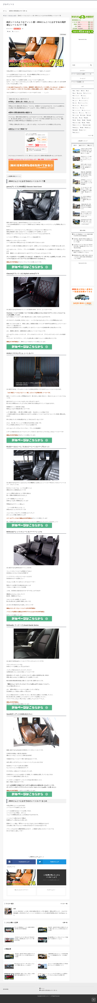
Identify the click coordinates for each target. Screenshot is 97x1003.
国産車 (86, 117)
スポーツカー (76, 105)
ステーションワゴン (84, 103)
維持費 (89, 120)
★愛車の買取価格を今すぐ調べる (18, 11)
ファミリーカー (77, 110)
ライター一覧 (64, 903)
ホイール (76, 112)
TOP (5, 15)
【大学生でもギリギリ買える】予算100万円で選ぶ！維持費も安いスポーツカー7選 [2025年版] (83, 246)
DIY (78, 90)
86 (74, 90)
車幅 (82, 127)
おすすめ (80, 93)
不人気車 (83, 115)
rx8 (88, 90)
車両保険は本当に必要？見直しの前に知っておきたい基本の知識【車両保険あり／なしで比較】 (83, 257)
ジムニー (76, 100)
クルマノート (8, 4)
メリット (89, 112)
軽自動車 (76, 130)
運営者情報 (5, 989)
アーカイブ (74, 81)
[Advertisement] (36, 843)
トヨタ (82, 107)
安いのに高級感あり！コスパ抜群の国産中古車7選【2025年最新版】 (83, 235)
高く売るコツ (76, 132)
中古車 (89, 115)
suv (74, 93)
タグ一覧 (91, 135)
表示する (18, 176)
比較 (79, 120)
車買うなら (88, 127)
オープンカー (76, 95)
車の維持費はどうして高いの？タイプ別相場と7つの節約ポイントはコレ (83, 251)
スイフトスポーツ (84, 100)
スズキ (75, 103)
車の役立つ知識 (12, 15)
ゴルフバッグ (86, 98)
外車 (75, 120)
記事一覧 (65, 922)
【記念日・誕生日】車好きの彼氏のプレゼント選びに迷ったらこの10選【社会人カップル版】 (83, 240)
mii (22, 28)
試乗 (84, 122)
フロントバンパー (86, 110)
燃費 (84, 120)
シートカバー (16, 31)
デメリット (76, 107)
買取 (89, 122)
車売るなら (76, 127)
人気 (81, 117)
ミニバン (82, 112)
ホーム (5, 11)
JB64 (9, 31)
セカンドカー (85, 105)
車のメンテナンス (77, 125)
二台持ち (76, 117)
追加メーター (83, 130)
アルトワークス (88, 93)
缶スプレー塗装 (77, 122)
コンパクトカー (77, 98)
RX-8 (83, 90)
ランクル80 (76, 115)
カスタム (84, 95)
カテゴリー (74, 73)
